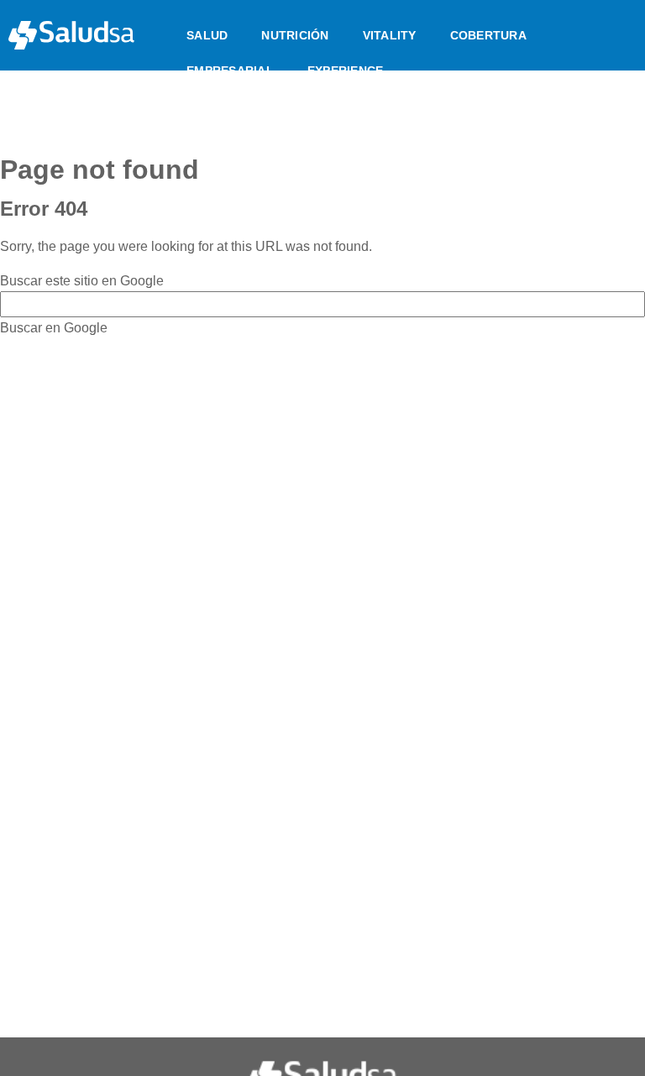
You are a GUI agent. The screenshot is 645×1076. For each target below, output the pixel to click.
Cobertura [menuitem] (488, 35)
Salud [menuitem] (207, 35)
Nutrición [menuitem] (294, 35)
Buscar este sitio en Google (82, 281)
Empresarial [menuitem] (230, 70)
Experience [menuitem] (345, 70)
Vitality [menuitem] (390, 35)
